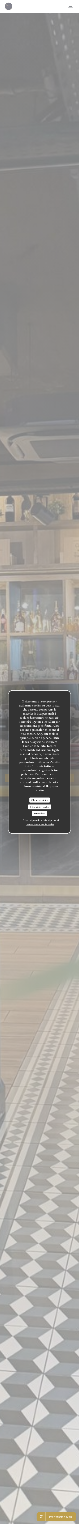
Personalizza (39, 813)
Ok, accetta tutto (39, 800)
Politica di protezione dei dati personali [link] (41, 820)
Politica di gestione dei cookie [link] (40, 824)
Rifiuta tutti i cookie (39, 806)
